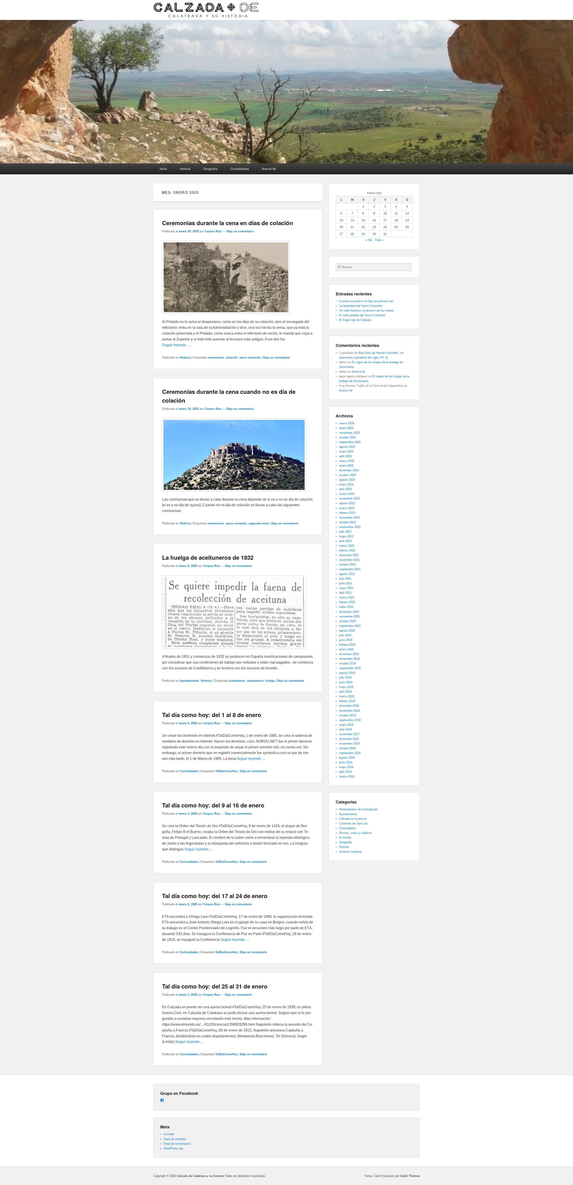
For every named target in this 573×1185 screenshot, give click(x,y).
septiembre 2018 (350, 720)
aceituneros (237, 680)
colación (231, 357)
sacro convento (250, 357)
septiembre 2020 (350, 626)
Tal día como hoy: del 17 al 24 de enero (214, 896)
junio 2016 (345, 762)
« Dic (368, 240)
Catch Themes (410, 1176)
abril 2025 (345, 456)
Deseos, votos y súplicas (355, 833)
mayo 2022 (346, 536)
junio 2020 (345, 640)
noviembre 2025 (349, 432)
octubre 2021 (347, 564)
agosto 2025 (347, 446)
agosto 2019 (347, 673)
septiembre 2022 (350, 527)
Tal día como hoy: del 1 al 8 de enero (211, 715)
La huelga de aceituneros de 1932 (207, 557)
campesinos (255, 680)
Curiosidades (239, 169)
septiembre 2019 (350, 668)
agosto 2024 (347, 479)
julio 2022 (345, 531)
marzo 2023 (346, 508)
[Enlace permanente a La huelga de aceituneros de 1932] (234, 651)
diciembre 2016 (349, 739)
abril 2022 (345, 541)
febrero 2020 (347, 644)
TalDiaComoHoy (226, 771)
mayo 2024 (346, 484)
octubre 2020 (347, 621)
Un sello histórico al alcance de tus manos (366, 310)
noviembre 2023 (349, 498)
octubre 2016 (347, 748)
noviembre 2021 (349, 560)
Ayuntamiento (189, 680)
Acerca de (269, 169)
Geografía (210, 169)
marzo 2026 (346, 423)
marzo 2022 (346, 545)
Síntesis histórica (350, 851)
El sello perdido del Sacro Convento (362, 315)
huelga (270, 680)
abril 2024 (345, 489)
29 (363, 234)
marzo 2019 (346, 696)
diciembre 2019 (349, 654)
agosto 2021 (347, 574)
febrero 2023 (347, 513)
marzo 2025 (346, 461)
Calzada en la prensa (352, 818)
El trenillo (345, 837)
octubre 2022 (347, 522)
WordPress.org (173, 1148)
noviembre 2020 (349, 616)
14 (352, 220)
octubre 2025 (347, 437)
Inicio (163, 169)
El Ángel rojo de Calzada (355, 320)
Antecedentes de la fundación (358, 809)
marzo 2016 (346, 776)
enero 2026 (346, 428)
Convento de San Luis (353, 823)
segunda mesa (259, 523)
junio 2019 (345, 682)
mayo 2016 (346, 767)
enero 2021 (346, 607)
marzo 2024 (346, 493)
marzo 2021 (346, 597)
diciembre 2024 (349, 470)
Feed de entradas (175, 1139)
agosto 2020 (347, 630)
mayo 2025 (346, 451)
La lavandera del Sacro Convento (360, 305)
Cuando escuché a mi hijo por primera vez (366, 301)
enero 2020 (346, 649)
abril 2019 (345, 691)
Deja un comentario (240, 231)
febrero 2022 (347, 550)
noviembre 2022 (349, 517)
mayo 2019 (346, 687)
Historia (185, 169)
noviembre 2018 (349, 710)
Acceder (169, 1134)
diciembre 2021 (349, 555)
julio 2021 (345, 578)
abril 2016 (345, 771)
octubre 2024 (347, 475)
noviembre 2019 (349, 658)
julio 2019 (345, 677)
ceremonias (216, 357)
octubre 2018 (347, 715)
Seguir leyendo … (176, 345)
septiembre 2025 (350, 442)
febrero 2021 (347, 602)
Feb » (379, 240)
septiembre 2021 (350, 569)
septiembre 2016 (350, 753)
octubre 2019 (347, 663)
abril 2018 (345, 729)
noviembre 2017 (349, 734)
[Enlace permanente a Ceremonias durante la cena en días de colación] (226, 316)
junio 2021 (345, 583)
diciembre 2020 (349, 611)
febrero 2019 (347, 701)
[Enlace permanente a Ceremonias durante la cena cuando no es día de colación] (234, 493)
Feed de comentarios (177, 1143)
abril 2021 (345, 592)
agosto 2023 (347, 503)
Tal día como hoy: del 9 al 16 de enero (213, 805)
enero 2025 (346, 465)
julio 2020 (345, 635)
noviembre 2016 (349, 743)
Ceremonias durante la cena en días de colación (227, 223)
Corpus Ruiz (213, 231)
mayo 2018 (346, 724)
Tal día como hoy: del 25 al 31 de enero (214, 986)
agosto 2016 (347, 757)
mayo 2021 (346, 588)
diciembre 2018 (349, 705)
